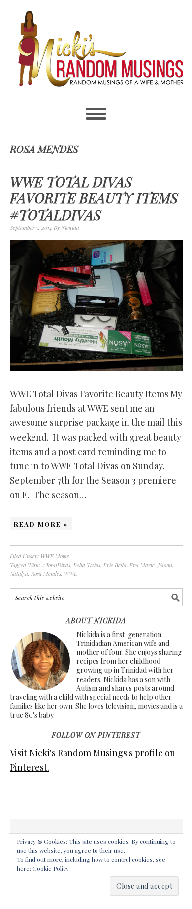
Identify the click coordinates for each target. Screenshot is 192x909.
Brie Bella (115, 564)
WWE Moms (54, 556)
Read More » (41, 524)
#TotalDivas (56, 564)
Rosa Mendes (46, 573)
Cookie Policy (50, 868)
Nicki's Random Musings (96, 50)
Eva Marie (142, 564)
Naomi (165, 564)
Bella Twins (86, 564)
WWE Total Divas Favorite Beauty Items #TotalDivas (94, 198)
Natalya (19, 573)
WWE (70, 573)
